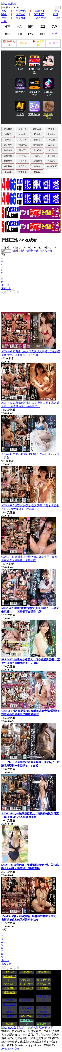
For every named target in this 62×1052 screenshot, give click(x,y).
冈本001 (22, 150)
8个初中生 (44, 988)
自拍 (19, 33)
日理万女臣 (26, 984)
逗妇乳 (51, 150)
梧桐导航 (51, 156)
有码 (7, 33)
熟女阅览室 (38, 145)
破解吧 (10, 1012)
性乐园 (8, 139)
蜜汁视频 (9, 992)
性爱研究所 (43, 1007)
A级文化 (51, 139)
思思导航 (26, 979)
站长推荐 (8, 129)
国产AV (20, 14)
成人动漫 (40, 17)
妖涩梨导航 (43, 979)
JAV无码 (21, 10)
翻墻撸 (10, 1023)
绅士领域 (22, 172)
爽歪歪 (37, 172)
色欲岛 (8, 134)
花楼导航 (9, 1016)
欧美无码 (21, 17)
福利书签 (26, 1016)
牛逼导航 (51, 134)
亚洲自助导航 (9, 1006)
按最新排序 (32, 250)
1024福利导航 (9, 978)
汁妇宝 (27, 1012)
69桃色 (22, 134)
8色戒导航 (37, 161)
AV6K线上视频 (10, 1048)
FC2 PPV (39, 14)
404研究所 (52, 166)
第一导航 (53, 43)
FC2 (43, 26)
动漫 (42, 33)
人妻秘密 (51, 161)
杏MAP (23, 43)
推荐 (7, 26)
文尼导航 (43, 972)
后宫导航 (22, 166)
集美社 (8, 172)
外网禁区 (9, 988)
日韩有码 (40, 10)
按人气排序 (46, 250)
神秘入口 (37, 129)
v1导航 (23, 156)
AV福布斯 (8, 150)
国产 (31, 26)
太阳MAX (22, 145)
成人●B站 (37, 150)
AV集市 (51, 129)
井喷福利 (8, 166)
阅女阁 (37, 156)
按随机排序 (18, 250)
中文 (19, 26)
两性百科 (22, 139)
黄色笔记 (8, 156)
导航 (54, 33)
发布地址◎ (43, 1023)
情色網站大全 (26, 1022)
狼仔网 (37, 139)
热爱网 (10, 1000)
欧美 (31, 33)
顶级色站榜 (26, 988)
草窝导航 (26, 1000)
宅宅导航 (43, 1016)
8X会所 (51, 145)
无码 (54, 26)
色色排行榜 (43, 984)
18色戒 (37, 134)
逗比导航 (8, 145)
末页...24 (6, 288)
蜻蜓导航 (8, 161)
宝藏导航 (9, 984)
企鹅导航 (26, 972)
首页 (4, 10)
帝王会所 (22, 129)
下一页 (5, 284)
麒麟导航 (22, 161)
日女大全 (26, 1007)
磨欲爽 (44, 1012)
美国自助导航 (43, 998)
